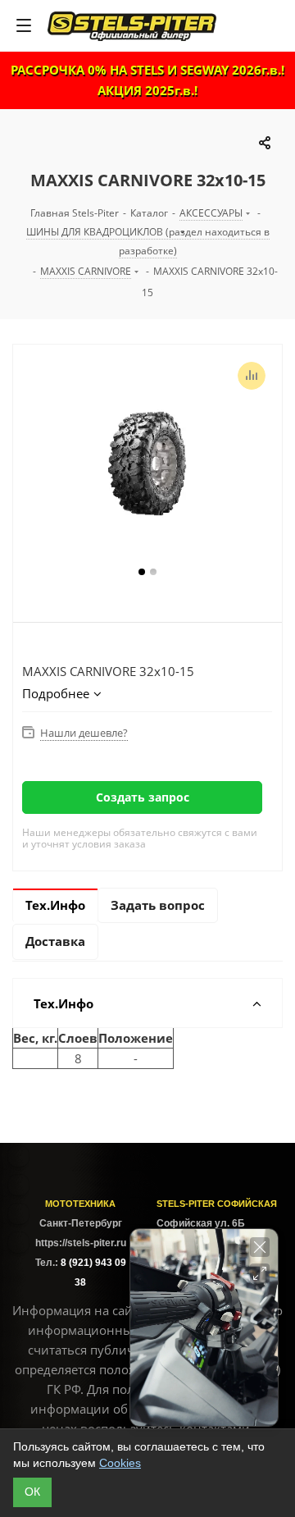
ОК (32, 1491)
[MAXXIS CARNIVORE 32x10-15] (147, 463)
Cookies (120, 1462)
